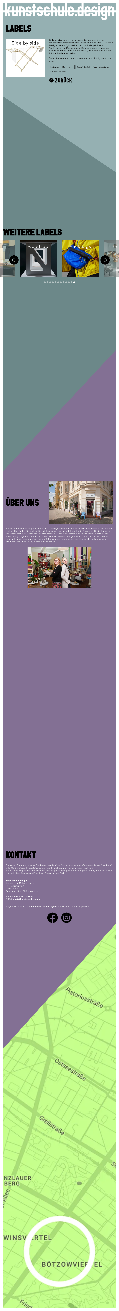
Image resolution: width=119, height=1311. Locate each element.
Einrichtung (54, 67)
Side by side (56, 40)
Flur (63, 67)
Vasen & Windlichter (101, 67)
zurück (63, 80)
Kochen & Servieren (58, 71)
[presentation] (14, 260)
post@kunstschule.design (27, 899)
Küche (71, 67)
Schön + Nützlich (83, 67)
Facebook (36, 906)
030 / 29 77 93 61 (23, 896)
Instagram (51, 906)
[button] (45, 282)
